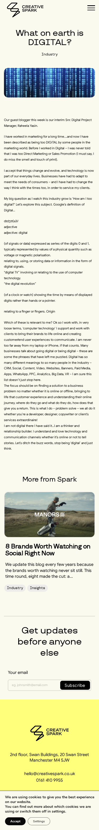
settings (58, 811)
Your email (18, 672)
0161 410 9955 (49, 780)
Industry (49, 54)
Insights (37, 588)
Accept (15, 821)
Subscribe (75, 685)
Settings (39, 821)
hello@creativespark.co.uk (49, 773)
